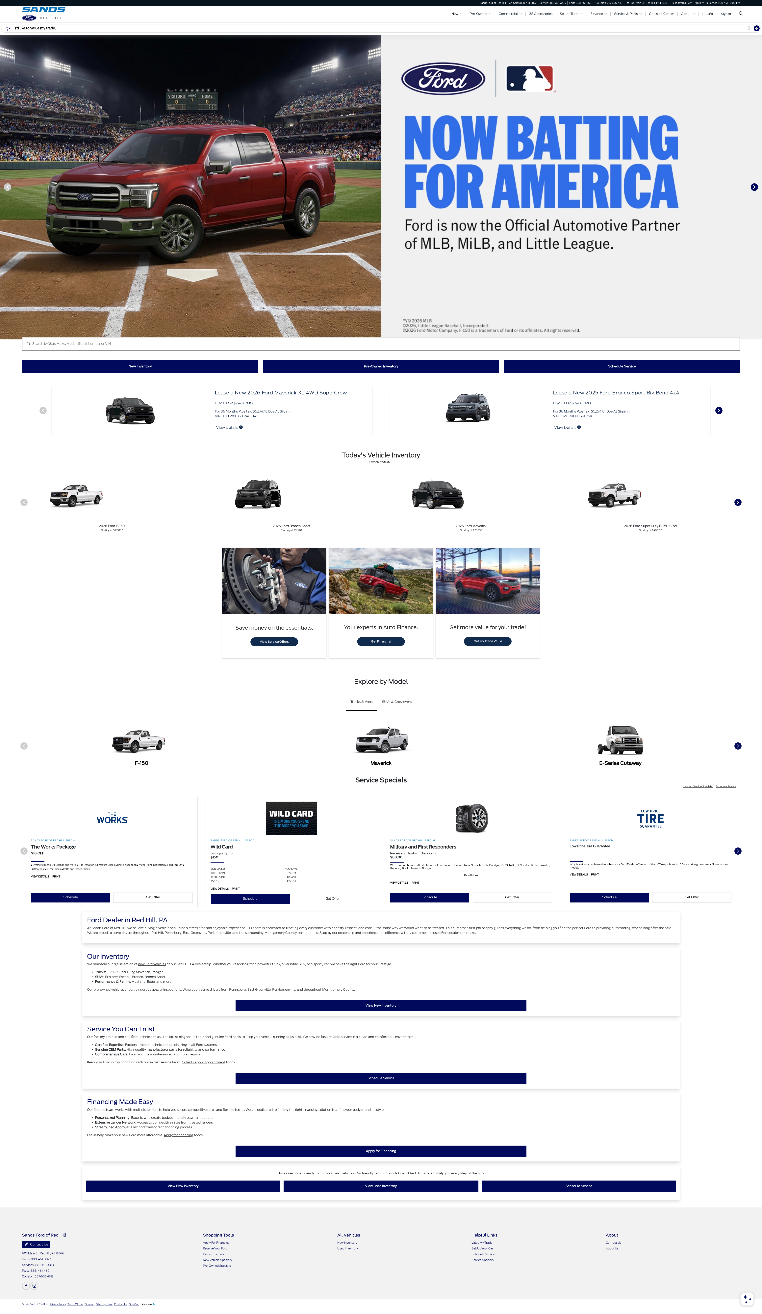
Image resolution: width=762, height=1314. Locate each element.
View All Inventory (379, 461)
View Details (227, 427)
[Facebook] (26, 1286)
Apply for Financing (381, 1151)
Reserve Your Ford (215, 1248)
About (612, 1235)
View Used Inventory (381, 1186)
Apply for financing (178, 1135)
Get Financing (381, 641)
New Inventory (347, 1242)
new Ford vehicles (152, 964)
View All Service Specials (698, 786)
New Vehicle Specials (217, 1260)
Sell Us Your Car (482, 1248)
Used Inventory (347, 1248)
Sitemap (89, 1304)
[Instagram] (34, 1286)
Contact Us (38, 1244)
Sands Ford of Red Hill (35, 1304)
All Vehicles (348, 1235)
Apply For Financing (216, 1242)
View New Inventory (381, 1005)
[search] (741, 13)
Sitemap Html (104, 1304)
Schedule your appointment (203, 1062)
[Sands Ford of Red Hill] (56, 13)
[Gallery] (381, 186)
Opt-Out (134, 1304)
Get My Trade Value (488, 641)
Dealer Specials (213, 1254)
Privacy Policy (58, 1304)
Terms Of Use (75, 1304)
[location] (628, 2)
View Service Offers (274, 641)
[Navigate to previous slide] (3, 187)
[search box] (381, 342)
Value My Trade (481, 1242)
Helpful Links (484, 1235)
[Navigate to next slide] (759, 187)
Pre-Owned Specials (217, 1265)
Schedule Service (726, 786)
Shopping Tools (218, 1235)
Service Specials (482, 1260)
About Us (612, 1248)
